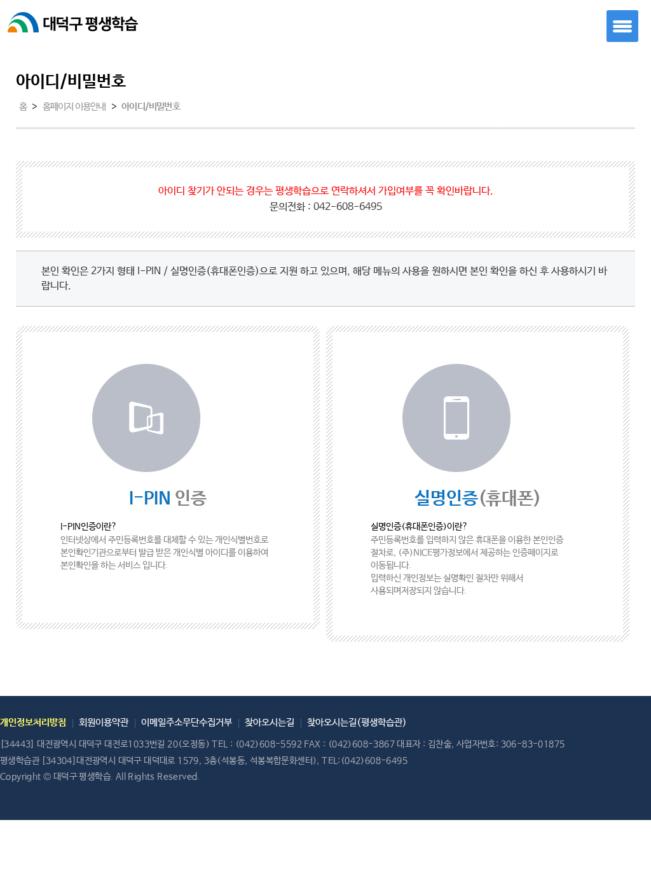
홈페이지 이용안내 (74, 107)
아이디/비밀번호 (150, 107)
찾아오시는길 (269, 722)
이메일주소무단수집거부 (186, 722)
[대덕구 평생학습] (85, 28)
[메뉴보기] (622, 26)
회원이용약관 (103, 722)
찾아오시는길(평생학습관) (357, 722)
